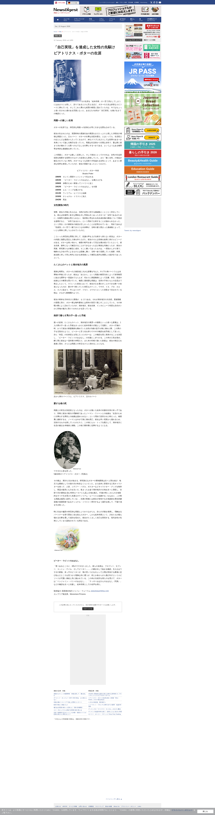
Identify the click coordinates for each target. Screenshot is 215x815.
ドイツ (73, 2)
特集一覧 (58, 36)
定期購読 (136, 2)
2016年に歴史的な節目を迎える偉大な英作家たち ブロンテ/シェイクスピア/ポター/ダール (105, 694)
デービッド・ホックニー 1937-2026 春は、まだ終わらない (70, 698)
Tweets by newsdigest (132, 230)
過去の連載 (108, 806)
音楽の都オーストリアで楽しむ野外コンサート (68, 702)
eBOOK (64, 806)
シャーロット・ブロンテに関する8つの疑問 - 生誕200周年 (104, 705)
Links (139, 806)
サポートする (88, 608)
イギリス (60, 2)
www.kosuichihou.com (100, 591)
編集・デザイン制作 (121, 2)
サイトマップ (100, 806)
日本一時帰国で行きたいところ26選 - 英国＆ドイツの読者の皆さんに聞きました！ (70, 713)
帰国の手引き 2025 (142, 145)
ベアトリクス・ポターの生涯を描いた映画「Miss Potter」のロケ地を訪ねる (103, 698)
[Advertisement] (88, 650)
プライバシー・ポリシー (182, 810)
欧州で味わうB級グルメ (61, 704)
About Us (117, 806)
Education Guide (142, 170)
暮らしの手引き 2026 (143, 153)
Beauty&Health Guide (143, 161)
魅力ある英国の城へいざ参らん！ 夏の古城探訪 (68, 707)
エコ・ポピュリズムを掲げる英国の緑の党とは (68, 710)
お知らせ (58, 806)
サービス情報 (73, 806)
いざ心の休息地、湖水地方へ (97, 702)
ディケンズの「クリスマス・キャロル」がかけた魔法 (104, 709)
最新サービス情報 (140, 40)
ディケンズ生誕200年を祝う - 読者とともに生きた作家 (105, 711)
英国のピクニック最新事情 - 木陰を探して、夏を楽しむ (70, 694)
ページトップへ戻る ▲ (114, 799)
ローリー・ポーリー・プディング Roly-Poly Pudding (104, 714)
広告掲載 (130, 2)
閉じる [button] (205, 811)
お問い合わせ (83, 806)
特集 (60, 31)
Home (55, 31)
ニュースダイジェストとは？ (107, 2)
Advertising (143, 2)
